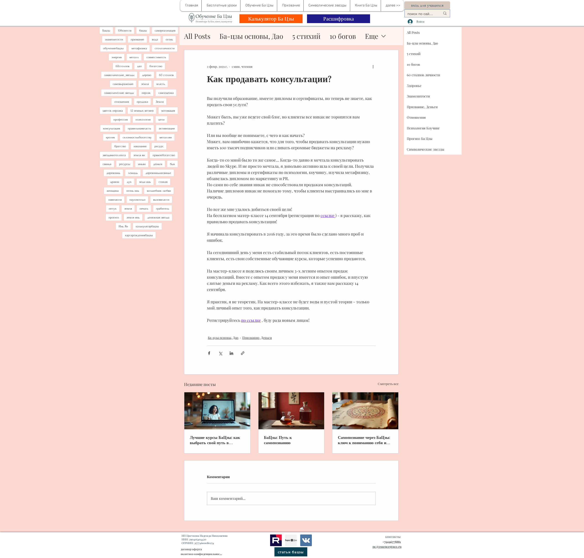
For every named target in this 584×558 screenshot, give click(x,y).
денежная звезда (158, 217)
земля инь (133, 217)
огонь (169, 39)
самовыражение (123, 84)
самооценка (166, 92)
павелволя (115, 199)
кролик (110, 137)
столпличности (165, 48)
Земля (160, 101)
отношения (121, 101)
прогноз (114, 217)
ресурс (159, 146)
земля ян (139, 155)
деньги (157, 164)
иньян (142, 164)
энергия (117, 57)
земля (145, 84)
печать (144, 208)
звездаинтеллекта (114, 155)
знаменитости (114, 39)
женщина (113, 190)
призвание (137, 39)
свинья (107, 164)
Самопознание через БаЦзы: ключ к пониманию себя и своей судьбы (364, 440)
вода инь (145, 181)
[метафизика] (291, 540)
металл (134, 57)
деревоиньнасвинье (158, 173)
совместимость (156, 57)
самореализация (165, 30)
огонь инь (132, 190)
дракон (114, 181)
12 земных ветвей (142, 110)
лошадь (133, 173)
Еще (371, 36)
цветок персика (113, 110)
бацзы (143, 30)
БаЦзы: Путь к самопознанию (278, 440)
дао (139, 66)
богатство (155, 66)
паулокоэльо (137, 199)
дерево (146, 75)
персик (146, 92)
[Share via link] (242, 353)
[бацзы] (291, 410)
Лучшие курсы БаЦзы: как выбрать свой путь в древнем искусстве (215, 440)
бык (172, 164)
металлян (165, 137)
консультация (111, 128)
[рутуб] (276, 540)
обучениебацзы (113, 48)
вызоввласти (161, 199)
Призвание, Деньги (257, 337)
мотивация (168, 110)
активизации (167, 128)
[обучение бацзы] (217, 410)
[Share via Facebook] (209, 353)
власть (160, 84)
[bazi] (306, 540)
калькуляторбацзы (147, 226)
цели (161, 119)
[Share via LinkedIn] (231, 353)
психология (143, 119)
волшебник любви (159, 190)
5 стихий (306, 36)
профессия (120, 119)
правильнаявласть (139, 128)
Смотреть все (388, 384)
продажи (142, 101)
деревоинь (113, 173)
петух (113, 208)
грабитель (162, 208)
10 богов (343, 36)
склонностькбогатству (137, 137)
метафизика (139, 48)
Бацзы (106, 30)
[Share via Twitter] (220, 353)
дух (129, 181)
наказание (140, 146)
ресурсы (124, 164)
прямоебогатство (164, 155)
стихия (163, 181)
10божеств (124, 30)
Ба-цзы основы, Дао (251, 36)
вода (155, 39)
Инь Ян (123, 226)
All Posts (197, 36)
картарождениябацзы (139, 235)
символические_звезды (119, 75)
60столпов (122, 66)
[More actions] (373, 66)
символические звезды (119, 92)
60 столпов (166, 75)
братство (120, 146)
